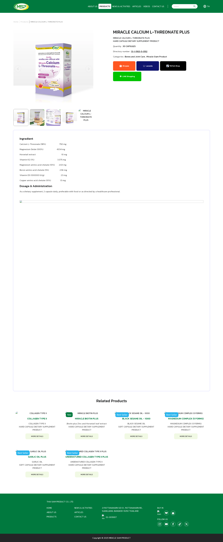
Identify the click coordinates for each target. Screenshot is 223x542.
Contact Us (158, 6)
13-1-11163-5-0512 (139, 51)
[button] (18, 69)
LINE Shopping (128, 76)
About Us (92, 6)
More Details (37, 436)
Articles (136, 6)
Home (15, 21)
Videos (146, 6)
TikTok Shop (174, 66)
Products (104, 6)
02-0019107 (111, 517)
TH (208, 6)
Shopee (125, 66)
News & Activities (121, 6)
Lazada (149, 66)
